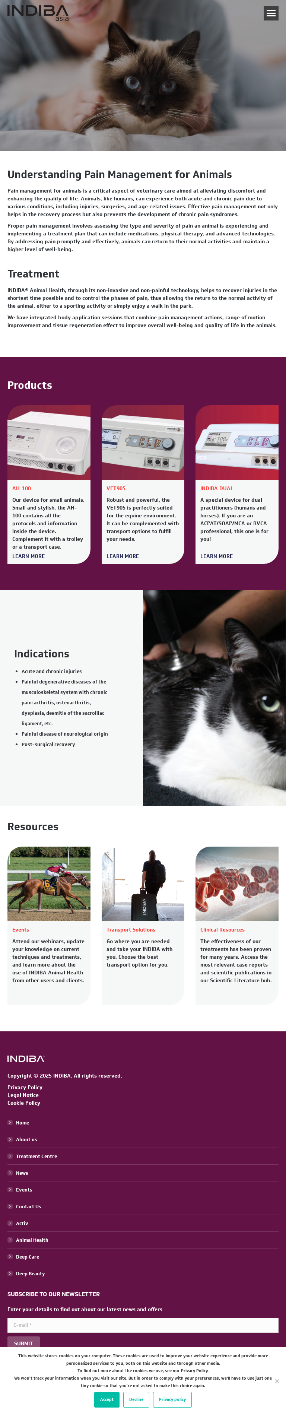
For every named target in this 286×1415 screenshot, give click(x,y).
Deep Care (27, 1256)
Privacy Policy (24, 1087)
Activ (22, 1223)
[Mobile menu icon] (271, 13)
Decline (136, 1399)
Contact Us (28, 1206)
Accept (107, 1399)
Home (22, 1122)
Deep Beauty (30, 1273)
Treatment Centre (36, 1156)
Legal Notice (23, 1095)
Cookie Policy (23, 1103)
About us (26, 1139)
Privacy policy (172, 1399)
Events (24, 1189)
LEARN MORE (28, 556)
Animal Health (32, 1240)
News (22, 1173)
